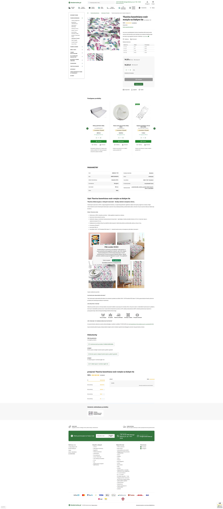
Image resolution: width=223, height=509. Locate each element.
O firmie (95, 446)
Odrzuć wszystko (106, 260)
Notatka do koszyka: (129, 73)
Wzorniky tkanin (74, 15)
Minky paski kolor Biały (98, 125)
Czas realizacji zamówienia (98, 458)
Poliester (119, 459)
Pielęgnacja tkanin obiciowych (123, 477)
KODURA (118, 468)
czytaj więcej (145, 36)
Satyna (118, 454)
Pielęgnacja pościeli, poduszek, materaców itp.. (123, 452)
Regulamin (95, 450)
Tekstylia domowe (74, 66)
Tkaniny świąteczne (75, 20)
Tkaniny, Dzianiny (74, 46)
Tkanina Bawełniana (95, 13)
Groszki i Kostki (74, 42)
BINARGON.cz (151, 505)
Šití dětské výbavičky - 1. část (123, 476)
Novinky (72, 75)
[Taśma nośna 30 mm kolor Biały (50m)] (121, 112)
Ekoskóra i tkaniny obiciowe (74, 60)
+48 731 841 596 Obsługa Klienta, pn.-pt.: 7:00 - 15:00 (128, 2)
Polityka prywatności (97, 451)
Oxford (118, 463)
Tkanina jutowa (120, 482)
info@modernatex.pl (120, 3)
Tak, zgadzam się (116, 260)
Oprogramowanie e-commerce (142, 505)
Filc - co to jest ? (120, 474)
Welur (118, 466)
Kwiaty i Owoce (74, 30)
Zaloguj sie (111, 436)
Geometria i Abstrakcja (73, 26)
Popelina (119, 456)
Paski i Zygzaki (74, 40)
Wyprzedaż (72, 69)
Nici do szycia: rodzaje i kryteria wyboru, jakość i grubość (123, 480)
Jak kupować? (96, 453)
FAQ (94, 462)
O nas (94, 460)
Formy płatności (96, 455)
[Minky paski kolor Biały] (99, 112)
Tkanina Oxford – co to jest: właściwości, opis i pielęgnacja (123, 470)
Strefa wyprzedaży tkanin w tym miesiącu (76, 72)
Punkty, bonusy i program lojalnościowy (98, 464)
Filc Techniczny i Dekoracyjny (74, 56)
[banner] (76, 2)
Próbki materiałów (120, 446)
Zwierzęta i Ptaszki (105, 13)
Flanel (118, 458)
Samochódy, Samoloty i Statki (74, 33)
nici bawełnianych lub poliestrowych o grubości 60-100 (141, 324)
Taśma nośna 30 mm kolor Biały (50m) (121, 126)
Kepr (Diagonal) (120, 461)
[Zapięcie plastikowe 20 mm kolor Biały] (143, 112)
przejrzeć (119, 488)
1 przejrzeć (134, 23)
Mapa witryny (94, 505)
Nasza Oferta (120, 448)
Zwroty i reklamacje (97, 456)
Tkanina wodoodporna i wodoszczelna (122, 486)
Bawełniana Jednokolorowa (74, 23)
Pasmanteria (73, 63)
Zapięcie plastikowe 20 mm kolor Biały (143, 126)
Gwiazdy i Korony (74, 28)
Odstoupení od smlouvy (98, 448)
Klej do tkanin (120, 464)
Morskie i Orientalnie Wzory (75, 36)
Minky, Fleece (73, 49)
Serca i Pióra (73, 44)
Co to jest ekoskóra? (121, 472)
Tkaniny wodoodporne (73, 53)
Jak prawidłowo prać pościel (123, 450)
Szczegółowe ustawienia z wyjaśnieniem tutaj (111, 262)
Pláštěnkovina (120, 484)
